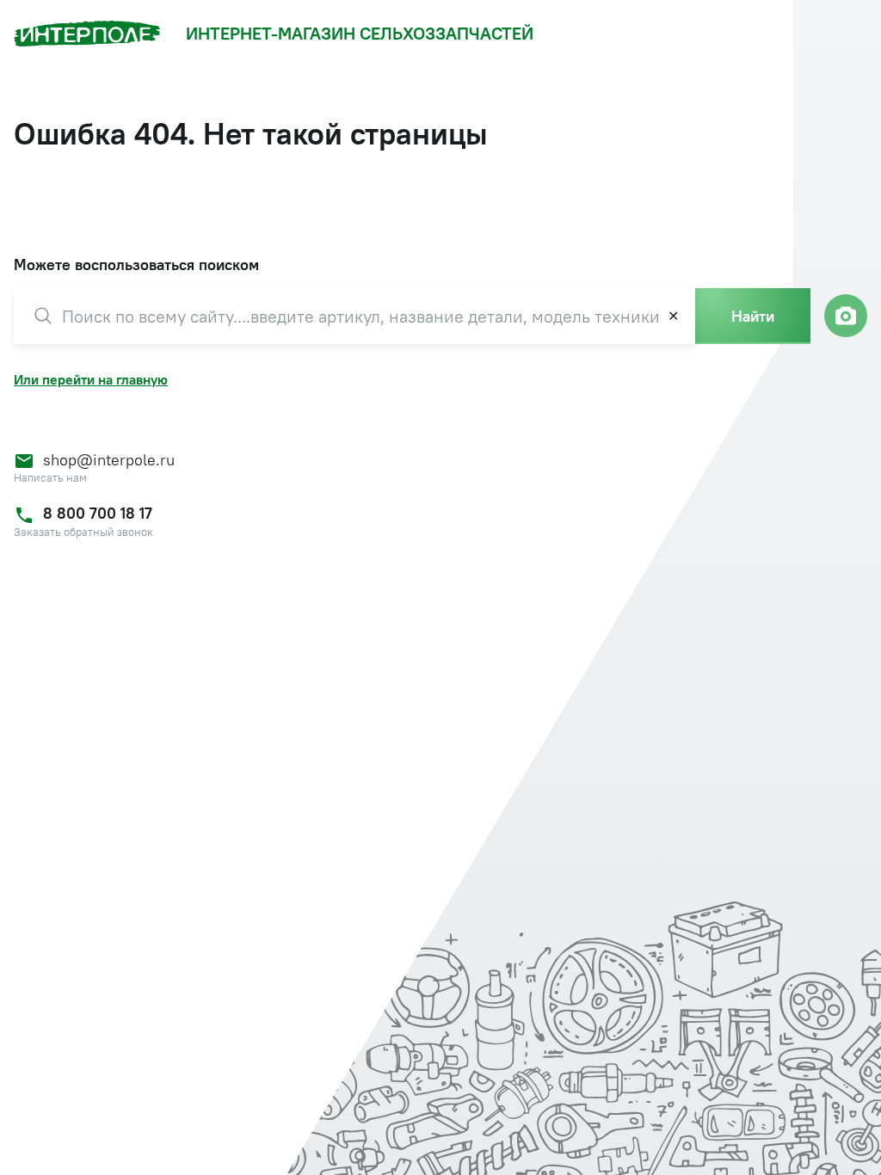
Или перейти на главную (91, 379)
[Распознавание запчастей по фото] (845, 315)
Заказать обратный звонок (83, 532)
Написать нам (50, 477)
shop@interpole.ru (109, 460)
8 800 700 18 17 (97, 513)
